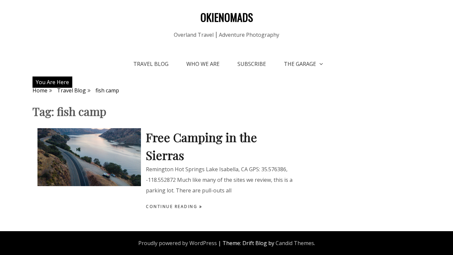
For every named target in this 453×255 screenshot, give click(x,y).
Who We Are (203, 64)
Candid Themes (295, 243)
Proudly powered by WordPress (177, 243)
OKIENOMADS (226, 17)
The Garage (300, 64)
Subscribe (251, 64)
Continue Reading (172, 206)
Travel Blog (150, 64)
